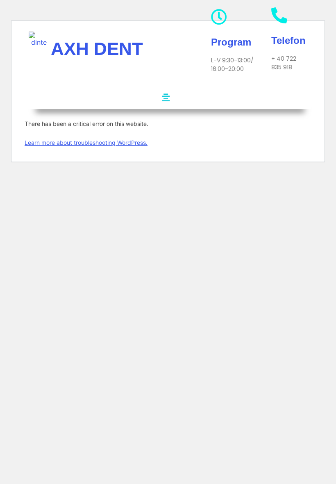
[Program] (219, 17)
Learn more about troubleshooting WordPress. (86, 142)
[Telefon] (279, 15)
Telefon (288, 40)
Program (231, 42)
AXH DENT (97, 49)
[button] (166, 97)
